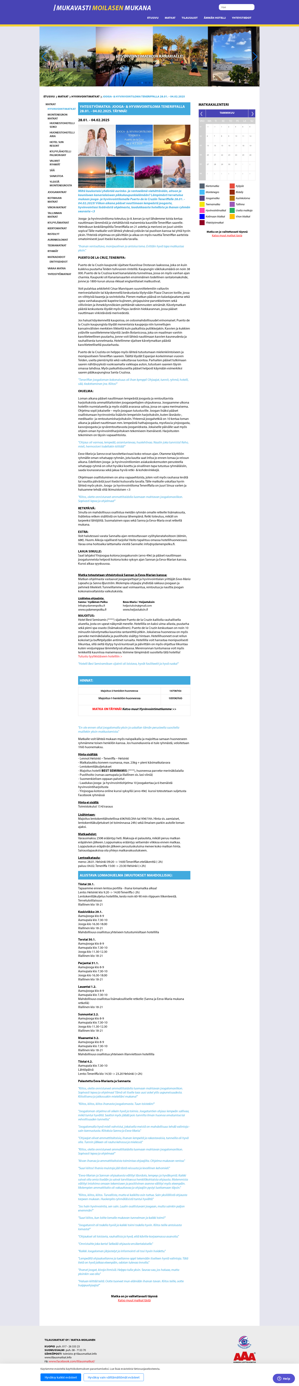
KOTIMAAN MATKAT (54, 199)
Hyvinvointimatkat (85, 96)
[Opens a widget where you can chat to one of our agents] (284, 1379)
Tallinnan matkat (55, 214)
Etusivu (153, 18)
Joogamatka (212, 198)
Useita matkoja (244, 210)
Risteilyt (53, 234)
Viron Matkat (243, 216)
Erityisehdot (59, 261)
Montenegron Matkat (57, 116)
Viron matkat (57, 207)
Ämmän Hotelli (215, 18)
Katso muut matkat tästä (134, 1300)
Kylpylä (240, 186)
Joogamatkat (57, 192)
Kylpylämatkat (58, 222)
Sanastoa (56, 176)
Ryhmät (53, 251)
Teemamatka (213, 204)
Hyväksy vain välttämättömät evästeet (114, 1377)
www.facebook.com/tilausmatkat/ (72, 1361)
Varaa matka (57, 268)
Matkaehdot (56, 257)
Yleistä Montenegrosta (61, 183)
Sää (52, 170)
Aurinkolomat (58, 239)
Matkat (170, 18)
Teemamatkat (57, 245)
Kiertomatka (212, 186)
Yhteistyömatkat (59, 274)
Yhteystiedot (241, 18)
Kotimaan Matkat (215, 216)
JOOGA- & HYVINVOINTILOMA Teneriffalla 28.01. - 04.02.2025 (144, 96)
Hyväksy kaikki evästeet (61, 1377)
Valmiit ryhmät (55, 162)
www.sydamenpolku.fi (92, 609)
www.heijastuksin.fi (135, 609)
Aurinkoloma (243, 198)
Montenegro (212, 192)
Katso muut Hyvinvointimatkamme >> (149, 709)
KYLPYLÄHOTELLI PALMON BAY (60, 153)
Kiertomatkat (57, 228)
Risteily (239, 192)
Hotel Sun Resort (56, 143)
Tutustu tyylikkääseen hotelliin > (100, 656)
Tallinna (240, 204)
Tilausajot (190, 18)
